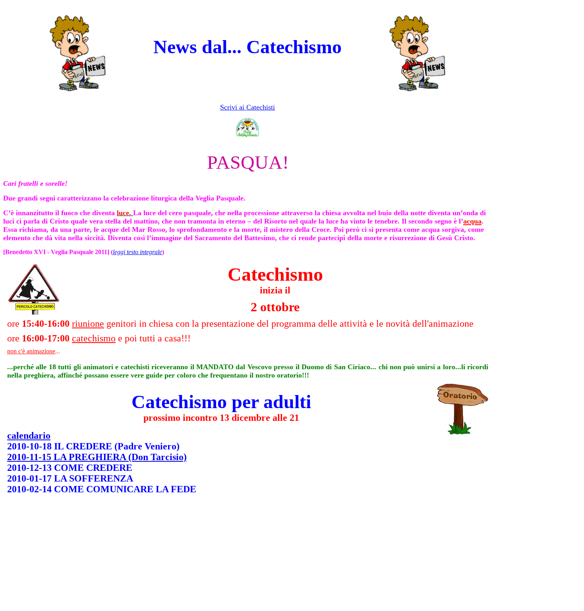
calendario (28, 435)
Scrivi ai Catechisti (247, 107)
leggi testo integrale (137, 252)
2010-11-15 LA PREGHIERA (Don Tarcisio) (97, 457)
